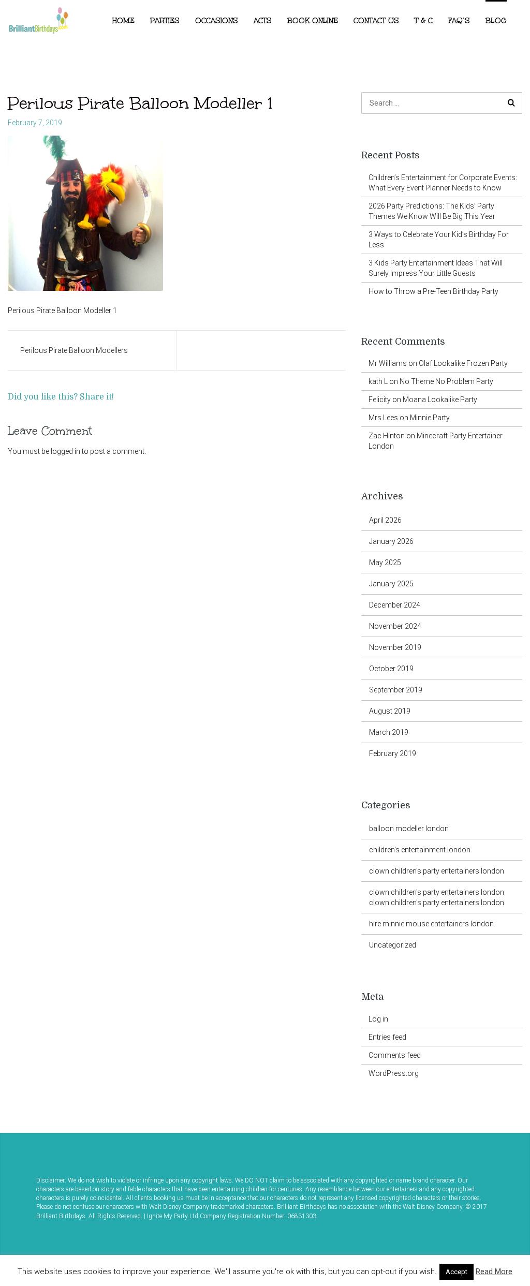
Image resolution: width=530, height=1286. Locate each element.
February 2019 (392, 753)
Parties (165, 20)
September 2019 (395, 690)
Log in (378, 1019)
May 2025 (385, 562)
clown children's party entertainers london (436, 871)
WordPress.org (394, 1073)
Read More (494, 1271)
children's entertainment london (419, 850)
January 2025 (391, 584)
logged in (65, 451)
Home (123, 20)
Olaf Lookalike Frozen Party (463, 363)
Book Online (312, 20)
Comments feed (395, 1055)
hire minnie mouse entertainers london (431, 924)
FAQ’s (459, 20)
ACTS (263, 20)
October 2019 (391, 668)
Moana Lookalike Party (440, 399)
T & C (424, 20)
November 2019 (395, 647)
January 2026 (391, 541)
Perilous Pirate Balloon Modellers (74, 350)
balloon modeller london (409, 828)
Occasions (216, 20)
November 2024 (395, 626)
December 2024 (394, 605)
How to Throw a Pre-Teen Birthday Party (433, 291)
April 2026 (385, 520)
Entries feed (387, 1037)
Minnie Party (430, 417)
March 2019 (388, 732)
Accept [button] (456, 1272)
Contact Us (376, 20)
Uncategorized (392, 945)
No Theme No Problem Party (446, 381)
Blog (496, 20)
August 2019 (389, 711)
